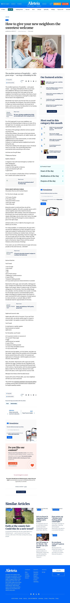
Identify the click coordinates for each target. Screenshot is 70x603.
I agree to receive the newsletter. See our (15, 433)
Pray (10, 9)
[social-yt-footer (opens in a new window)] (31, 594)
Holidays (53, 9)
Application (35, 574)
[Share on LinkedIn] (28, 81)
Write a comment (21, 492)
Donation (35, 579)
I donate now (12, 463)
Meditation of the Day (50, 176)
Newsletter (35, 572)
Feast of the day (47, 171)
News (33, 9)
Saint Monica (39, 6)
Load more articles (52, 111)
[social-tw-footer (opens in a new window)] (36, 594)
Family (39, 509)
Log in (51, 4)
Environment (56, 509)
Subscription (36, 578)
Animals (55, 535)
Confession (9, 509)
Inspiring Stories (19, 9)
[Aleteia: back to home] (34, 3)
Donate (64, 4)
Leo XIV (39, 535)
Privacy (57, 598)
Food (7, 403)
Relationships (14, 403)
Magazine (35, 576)
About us (25, 598)
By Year (43, 572)
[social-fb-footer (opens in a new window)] (33, 594)
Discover (27, 9)
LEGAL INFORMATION (32, 598)
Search (20, 4)
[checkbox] (7, 433)
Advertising (35, 581)
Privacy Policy (51, 598)
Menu (4, 9)
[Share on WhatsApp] (36, 81)
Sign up (9, 437)
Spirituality (46, 9)
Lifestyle (39, 9)
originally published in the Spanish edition (25, 381)
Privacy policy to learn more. (13, 434)
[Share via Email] (33, 81)
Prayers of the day (48, 181)
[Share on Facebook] (26, 81)
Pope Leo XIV (60, 9)
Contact (46, 598)
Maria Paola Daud (22, 31)
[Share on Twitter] (31, 81)
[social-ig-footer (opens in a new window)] (39, 594)
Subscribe (56, 4)
